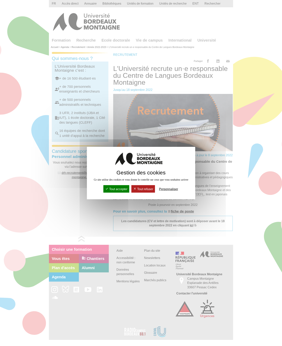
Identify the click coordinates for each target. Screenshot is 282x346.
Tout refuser (144, 189)
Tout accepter (117, 189)
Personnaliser (168, 189)
